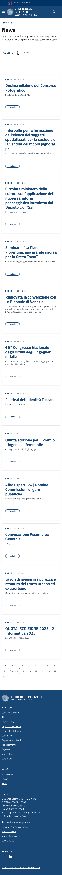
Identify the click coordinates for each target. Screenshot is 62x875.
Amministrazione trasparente (16, 822)
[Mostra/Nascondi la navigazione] (3, 11)
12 (42, 671)
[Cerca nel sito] (54, 11)
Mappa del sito (9, 831)
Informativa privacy (11, 836)
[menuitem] (22, 52)
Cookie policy (8, 840)
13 (48, 671)
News (4, 783)
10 (29, 671)
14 (55, 671)
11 (36, 671)
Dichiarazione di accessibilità (15, 827)
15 (4, 676)
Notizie (8, 79)
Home (4, 22)
